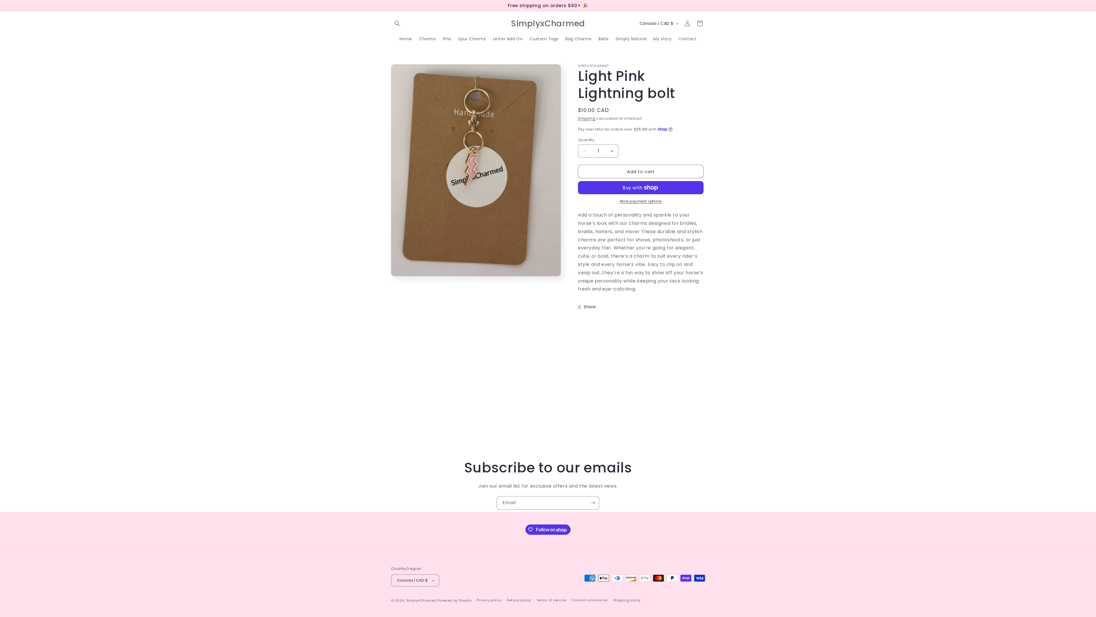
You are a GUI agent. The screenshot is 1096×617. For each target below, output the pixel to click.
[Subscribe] (593, 503)
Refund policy (519, 600)
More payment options (641, 201)
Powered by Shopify (454, 600)
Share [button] (590, 307)
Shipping (586, 118)
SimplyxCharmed (421, 600)
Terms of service (551, 600)
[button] (397, 23)
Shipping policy (627, 600)
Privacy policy (489, 600)
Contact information (590, 600)
